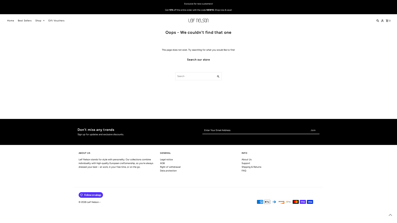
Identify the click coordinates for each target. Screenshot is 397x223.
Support (246, 163)
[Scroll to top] (390, 214)
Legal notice (166, 159)
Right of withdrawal (170, 167)
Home (10, 20)
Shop (38, 20)
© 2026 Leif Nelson (89, 202)
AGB (162, 163)
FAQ (244, 170)
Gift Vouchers (56, 20)
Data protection (168, 170)
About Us (247, 159)
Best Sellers (25, 20)
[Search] (378, 20)
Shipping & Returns (251, 167)
